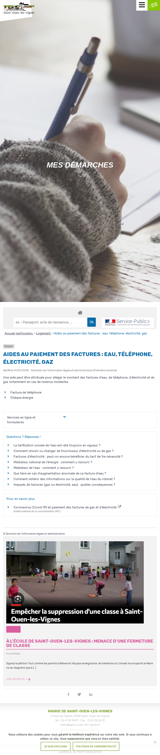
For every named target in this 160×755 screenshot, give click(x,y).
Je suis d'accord (55, 746)
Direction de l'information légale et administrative (35, 533)
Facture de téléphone (25, 392)
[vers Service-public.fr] (128, 323)
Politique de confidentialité (96, 746)
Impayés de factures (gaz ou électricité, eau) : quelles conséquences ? (64, 485)
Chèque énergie (21, 398)
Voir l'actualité (15, 679)
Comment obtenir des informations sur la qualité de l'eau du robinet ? (64, 479)
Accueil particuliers (19, 333)
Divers (13, 629)
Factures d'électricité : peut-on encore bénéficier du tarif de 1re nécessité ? (68, 456)
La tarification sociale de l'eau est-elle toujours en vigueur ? (57, 445)
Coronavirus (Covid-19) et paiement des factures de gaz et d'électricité (65, 507)
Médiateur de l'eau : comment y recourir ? (44, 468)
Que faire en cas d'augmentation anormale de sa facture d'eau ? (60, 473)
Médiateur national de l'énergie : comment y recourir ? (53, 462)
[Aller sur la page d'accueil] (18, 8)
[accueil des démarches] (80, 313)
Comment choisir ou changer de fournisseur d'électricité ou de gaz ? (64, 451)
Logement (43, 333)
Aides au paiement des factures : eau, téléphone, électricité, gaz (100, 333)
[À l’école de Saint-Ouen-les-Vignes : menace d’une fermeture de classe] (80, 582)
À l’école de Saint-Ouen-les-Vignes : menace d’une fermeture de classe (79, 643)
